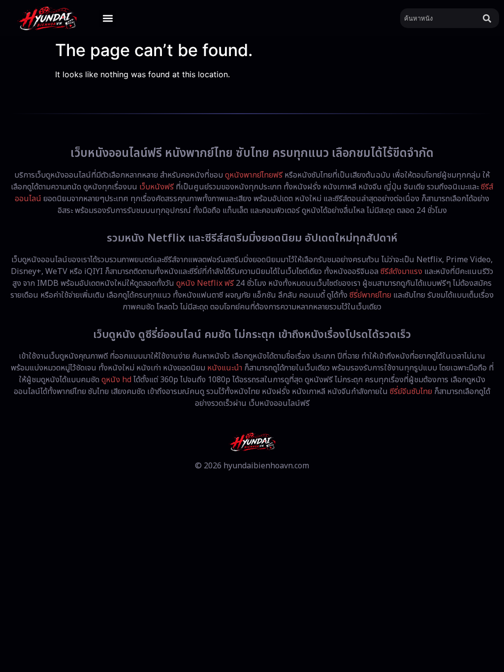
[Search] (489, 18)
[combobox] (439, 18)
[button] (107, 18)
